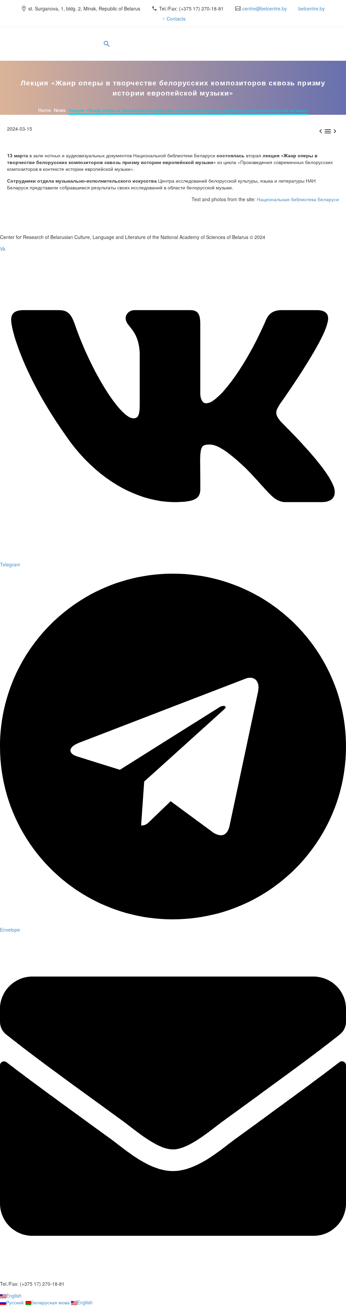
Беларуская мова (51, 1302)
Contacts (176, 18)
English (14, 1295)
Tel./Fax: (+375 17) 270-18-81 (191, 8)
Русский (15, 1302)
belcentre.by (311, 8)
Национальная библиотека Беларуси (298, 199)
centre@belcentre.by (264, 8)
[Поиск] (106, 44)
